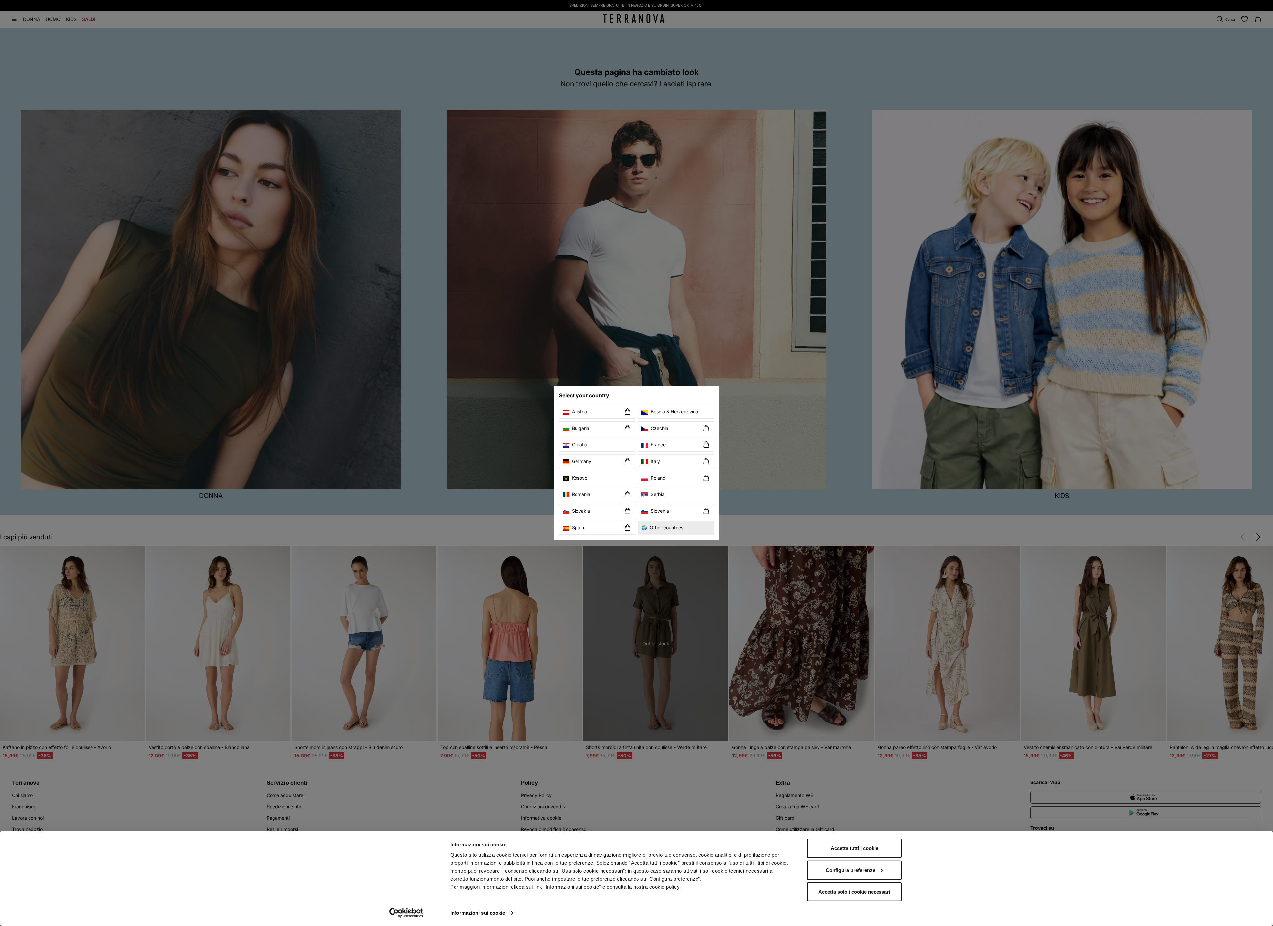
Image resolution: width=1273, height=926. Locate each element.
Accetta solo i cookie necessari (854, 892)
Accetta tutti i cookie (854, 848)
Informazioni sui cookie (477, 913)
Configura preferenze (850, 870)
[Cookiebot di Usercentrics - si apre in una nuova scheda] (406, 913)
